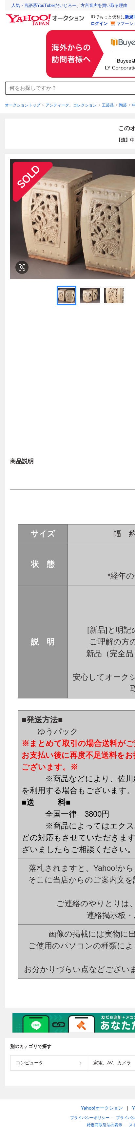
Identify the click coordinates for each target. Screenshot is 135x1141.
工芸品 (108, 105)
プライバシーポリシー (89, 1117)
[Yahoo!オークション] (46, 16)
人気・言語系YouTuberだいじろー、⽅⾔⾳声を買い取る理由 (69, 5)
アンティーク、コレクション (71, 105)
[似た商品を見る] (22, 267)
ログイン (99, 23)
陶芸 (123, 105)
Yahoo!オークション (102, 1108)
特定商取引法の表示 (104, 1125)
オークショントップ (22, 105)
